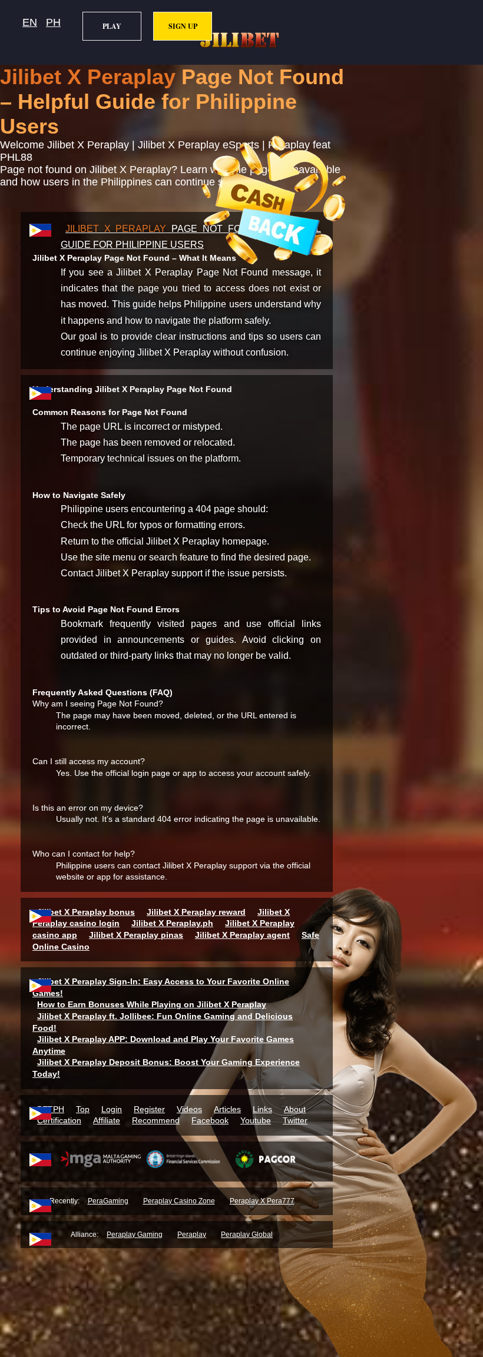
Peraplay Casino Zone (179, 1201)
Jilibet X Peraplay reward (196, 912)
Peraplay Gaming (135, 1234)
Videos (189, 1109)
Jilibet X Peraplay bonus (86, 912)
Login (111, 1109)
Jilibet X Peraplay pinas (136, 935)
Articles (227, 1109)
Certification (59, 1120)
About (295, 1109)
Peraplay (191, 1234)
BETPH (50, 1109)
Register (149, 1109)
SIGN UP (182, 26)
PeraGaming (108, 1201)
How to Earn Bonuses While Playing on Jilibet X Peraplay (151, 1004)
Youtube (255, 1120)
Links (262, 1109)
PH (53, 22)
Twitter (295, 1120)
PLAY (111, 26)
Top (83, 1109)
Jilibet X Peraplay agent (242, 935)
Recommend (156, 1120)
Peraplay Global (247, 1234)
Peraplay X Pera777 (262, 1201)
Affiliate (106, 1120)
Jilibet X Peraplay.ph (172, 923)
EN (29, 22)
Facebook (210, 1120)
